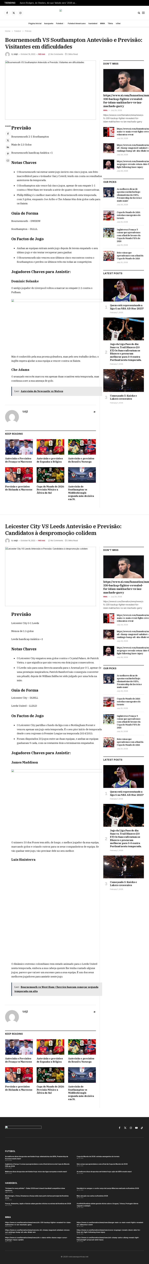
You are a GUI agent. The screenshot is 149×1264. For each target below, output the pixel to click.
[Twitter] (8, 140)
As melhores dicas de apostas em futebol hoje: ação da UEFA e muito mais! (104, 1132)
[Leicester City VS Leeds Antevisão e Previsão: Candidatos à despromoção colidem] (50, 576)
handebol (92, 23)
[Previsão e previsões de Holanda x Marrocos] (19, 475)
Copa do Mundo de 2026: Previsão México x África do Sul (50, 489)
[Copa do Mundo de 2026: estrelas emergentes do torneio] (108, 215)
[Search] (139, 13)
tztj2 (16, 54)
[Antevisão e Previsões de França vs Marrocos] (19, 447)
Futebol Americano (77, 23)
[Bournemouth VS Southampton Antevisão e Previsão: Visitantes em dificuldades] (50, 90)
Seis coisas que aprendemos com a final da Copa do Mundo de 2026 (130, 255)
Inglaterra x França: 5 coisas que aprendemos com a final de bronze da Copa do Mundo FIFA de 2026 (128, 235)
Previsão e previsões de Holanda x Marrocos (18, 488)
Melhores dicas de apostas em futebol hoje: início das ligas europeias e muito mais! (36, 1132)
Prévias (41, 54)
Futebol (59, 23)
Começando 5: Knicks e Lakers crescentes (123, 397)
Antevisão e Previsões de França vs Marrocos (18, 460)
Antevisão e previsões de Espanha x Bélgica (50, 460)
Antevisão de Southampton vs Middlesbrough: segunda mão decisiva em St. (81, 493)
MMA (102, 23)
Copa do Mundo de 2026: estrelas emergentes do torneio (128, 215)
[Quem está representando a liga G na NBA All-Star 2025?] (123, 290)
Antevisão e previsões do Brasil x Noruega (81, 460)
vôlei (118, 23)
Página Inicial (35, 23)
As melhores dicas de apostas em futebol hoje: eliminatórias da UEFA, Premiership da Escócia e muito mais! (129, 195)
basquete (48, 23)
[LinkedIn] (8, 147)
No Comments (57, 54)
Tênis (110, 23)
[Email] (8, 160)
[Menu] (143, 13)
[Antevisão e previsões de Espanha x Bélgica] (50, 447)
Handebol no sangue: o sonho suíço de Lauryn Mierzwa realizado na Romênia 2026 (108, 1148)
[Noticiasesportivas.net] (75, 13)
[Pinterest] (8, 154)
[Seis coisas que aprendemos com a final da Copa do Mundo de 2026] (108, 256)
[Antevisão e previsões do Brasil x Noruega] (82, 447)
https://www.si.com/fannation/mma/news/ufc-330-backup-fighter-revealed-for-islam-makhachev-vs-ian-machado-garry (123, 101)
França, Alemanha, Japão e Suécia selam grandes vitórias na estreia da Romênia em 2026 (38, 1164)
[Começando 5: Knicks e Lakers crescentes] (123, 380)
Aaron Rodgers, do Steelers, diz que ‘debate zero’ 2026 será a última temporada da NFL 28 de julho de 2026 (49, 3)
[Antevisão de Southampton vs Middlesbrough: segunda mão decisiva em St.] (82, 475)
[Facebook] (8, 133)
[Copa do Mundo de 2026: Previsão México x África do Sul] (50, 475)
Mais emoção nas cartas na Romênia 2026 (92, 1156)
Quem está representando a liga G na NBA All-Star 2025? (127, 307)
